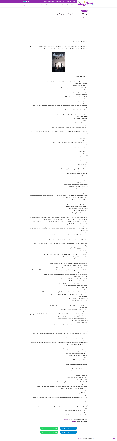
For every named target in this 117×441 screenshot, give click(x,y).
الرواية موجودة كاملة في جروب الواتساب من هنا (49, 428)
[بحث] (24, 5)
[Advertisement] (58, 26)
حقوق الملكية (69, 1)
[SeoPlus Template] (93, 438)
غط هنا (65, 419)
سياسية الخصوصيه (51, 1)
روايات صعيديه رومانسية (52, 5)
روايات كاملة (66, 5)
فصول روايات (84, 10)
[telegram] (26, 1)
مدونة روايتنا (80, 438)
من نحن (64, 1)
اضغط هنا (74, 421)
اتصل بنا (74, 1)
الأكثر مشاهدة (60, 5)
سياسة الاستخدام (58, 1)
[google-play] (24, 1)
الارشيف (45, 1)
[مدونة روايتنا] (86, 3)
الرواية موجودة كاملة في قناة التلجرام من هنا (68, 428)
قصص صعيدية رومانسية (42, 5)
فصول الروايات (73, 5)
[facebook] (28, 1)
